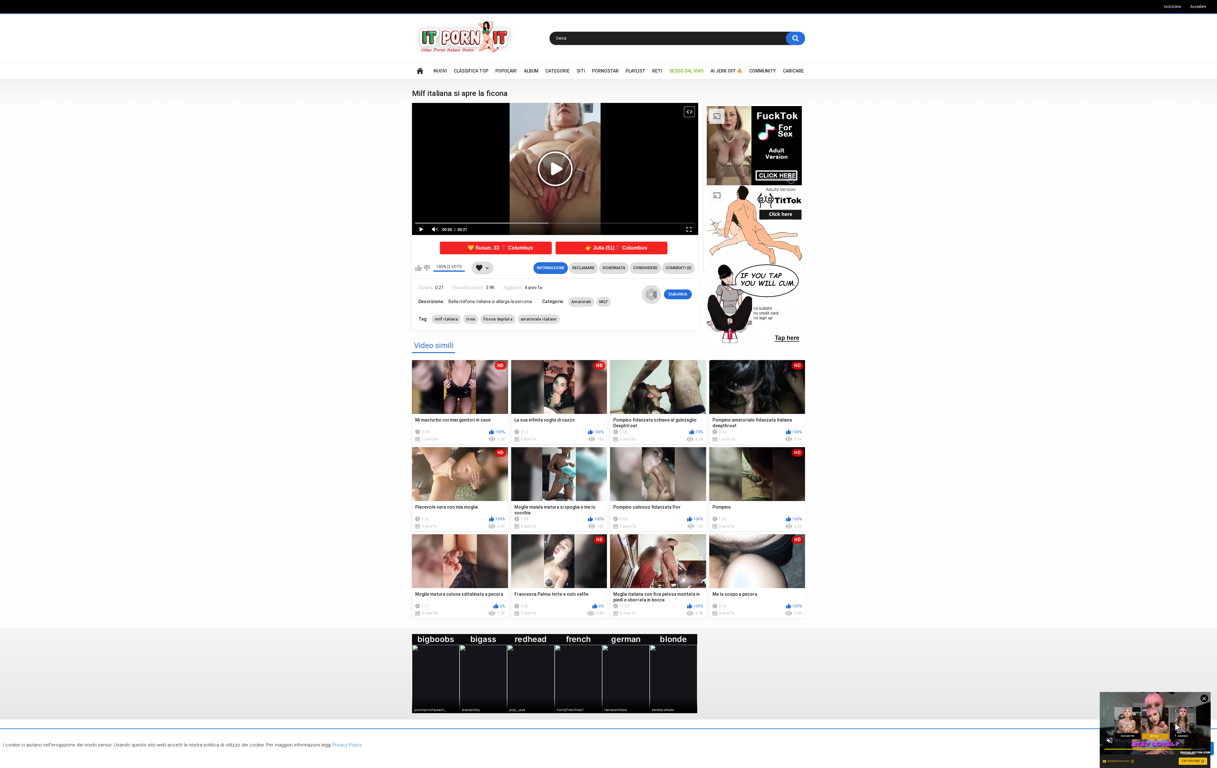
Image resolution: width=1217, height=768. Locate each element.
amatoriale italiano (539, 319)
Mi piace (418, 268)
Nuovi (440, 70)
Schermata (613, 268)
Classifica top (471, 70)
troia (470, 319)
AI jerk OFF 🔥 (726, 70)
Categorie (557, 70)
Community (762, 70)
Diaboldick (678, 294)
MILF (603, 302)
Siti (580, 70)
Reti (657, 70)
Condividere (645, 268)
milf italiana (446, 319)
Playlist (635, 70)
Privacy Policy (346, 745)
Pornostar (605, 70)
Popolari (506, 70)
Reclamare (583, 268)
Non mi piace (426, 268)
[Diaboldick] (651, 294)
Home (420, 71)
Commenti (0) (679, 268)
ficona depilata (497, 319)
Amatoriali (581, 302)
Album (531, 70)
